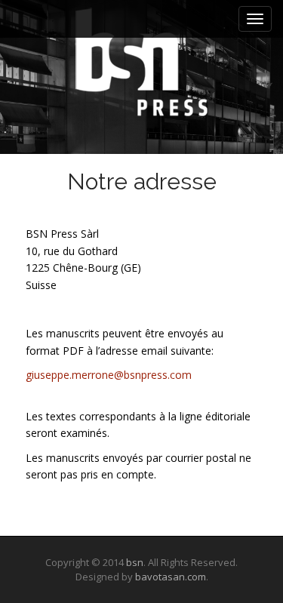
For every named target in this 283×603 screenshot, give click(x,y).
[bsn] (141, 62)
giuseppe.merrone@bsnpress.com (109, 375)
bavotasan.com (170, 576)
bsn (134, 562)
